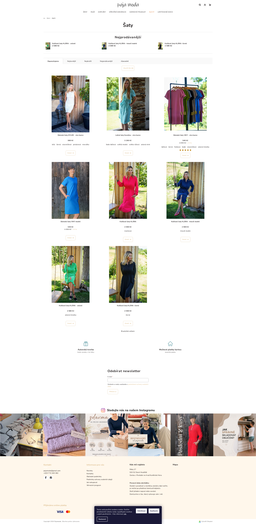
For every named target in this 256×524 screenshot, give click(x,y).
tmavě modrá (185, 231)
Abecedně (125, 61)
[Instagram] (51, 477)
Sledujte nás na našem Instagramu (131, 410)
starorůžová (66, 144)
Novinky (90, 471)
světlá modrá (122, 144)
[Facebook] (46, 477)
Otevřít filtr (127, 68)
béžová (164, 147)
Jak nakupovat (92, 482)
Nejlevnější (71, 61)
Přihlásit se (112, 392)
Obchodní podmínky (94, 476)
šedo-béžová (111, 144)
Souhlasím (154, 511)
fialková (177, 147)
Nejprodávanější (106, 61)
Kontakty (90, 474)
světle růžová (134, 144)
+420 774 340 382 (51, 473)
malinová (127, 231)
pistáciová (77, 144)
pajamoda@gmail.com (52, 471)
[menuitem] (85, 12)
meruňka (85, 144)
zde (125, 514)
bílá (53, 144)
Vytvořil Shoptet (206, 521)
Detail (69, 153)
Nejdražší (88, 61)
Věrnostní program (94, 485)
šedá (184, 147)
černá (59, 144)
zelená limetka (203, 147)
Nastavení (102, 519)
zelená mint (145, 144)
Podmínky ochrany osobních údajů (99, 479)
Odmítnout (141, 511)
